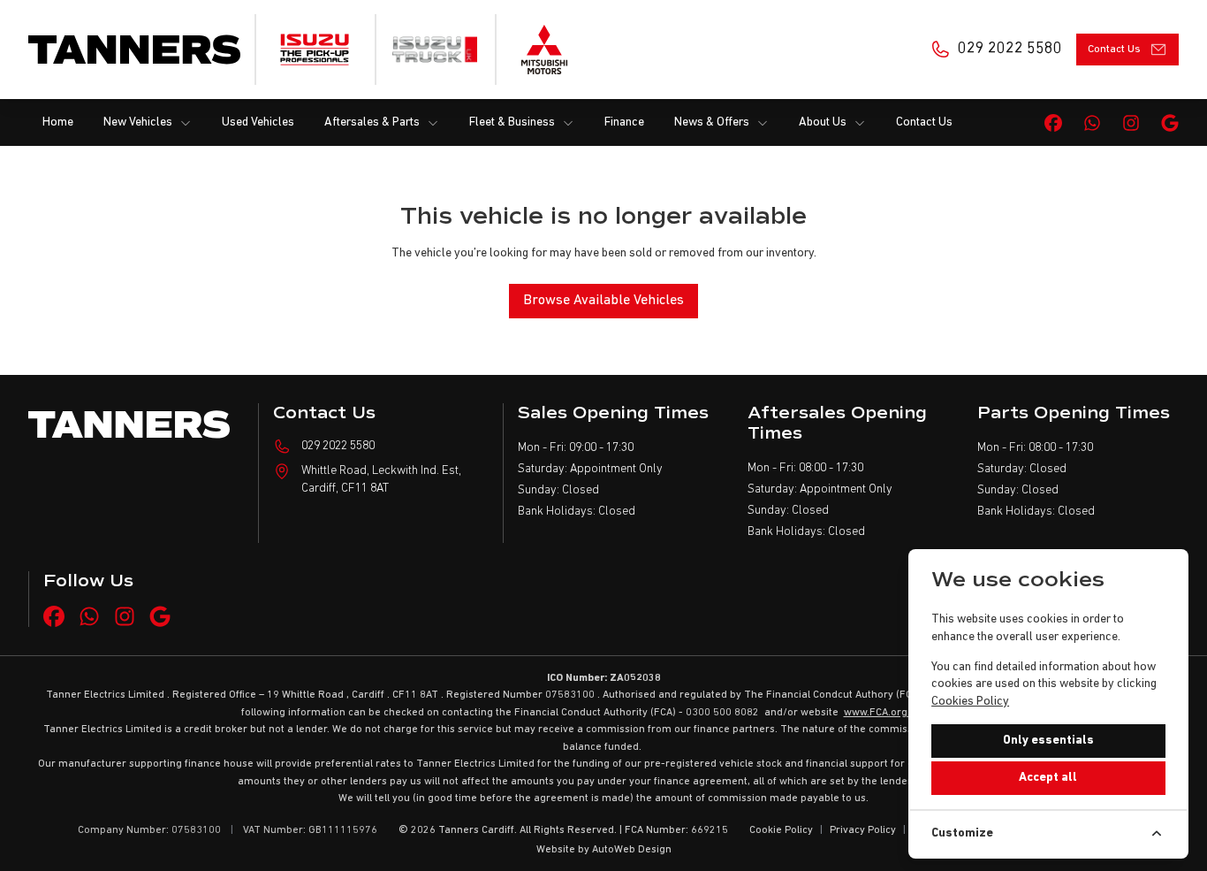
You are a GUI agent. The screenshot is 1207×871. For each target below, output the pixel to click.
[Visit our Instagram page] (1131, 123)
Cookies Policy (970, 701)
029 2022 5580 (338, 446)
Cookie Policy (781, 830)
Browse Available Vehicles (603, 301)
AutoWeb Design (632, 849)
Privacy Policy (863, 830)
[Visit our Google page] (1170, 123)
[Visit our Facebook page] (1053, 123)
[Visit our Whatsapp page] (1092, 123)
